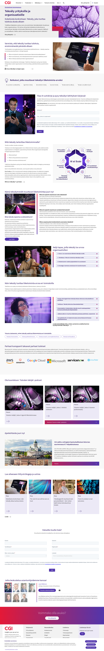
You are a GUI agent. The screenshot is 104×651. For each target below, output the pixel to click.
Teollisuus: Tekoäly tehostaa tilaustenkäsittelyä (70, 304)
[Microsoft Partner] (56, 363)
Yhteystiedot (66, 637)
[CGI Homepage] (8, 2)
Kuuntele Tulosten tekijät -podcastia (56, 422)
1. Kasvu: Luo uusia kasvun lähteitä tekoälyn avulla (70, 253)
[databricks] (20, 363)
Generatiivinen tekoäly (41, 85)
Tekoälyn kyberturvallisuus (68, 85)
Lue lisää (11, 239)
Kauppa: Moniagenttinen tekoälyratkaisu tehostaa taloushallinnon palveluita (75, 299)
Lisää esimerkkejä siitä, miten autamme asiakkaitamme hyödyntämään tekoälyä (71, 324)
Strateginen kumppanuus (13, 7)
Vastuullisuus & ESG (31, 633)
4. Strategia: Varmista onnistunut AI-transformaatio (71, 265)
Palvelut (28, 635)
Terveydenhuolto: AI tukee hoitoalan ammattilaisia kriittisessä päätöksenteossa (74, 318)
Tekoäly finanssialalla (12, 336)
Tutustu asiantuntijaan (47, 590)
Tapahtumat (47, 637)
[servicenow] (76, 362)
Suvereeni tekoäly (54, 85)
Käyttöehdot (66, 635)
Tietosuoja (65, 630)
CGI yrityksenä (29, 630)
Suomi (96, 3)
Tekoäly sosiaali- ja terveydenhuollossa (49, 336)
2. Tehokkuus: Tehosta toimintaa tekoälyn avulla (70, 257)
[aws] (9, 364)
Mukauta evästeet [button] (91, 644)
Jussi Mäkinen (42, 584)
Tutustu (76, 463)
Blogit (46, 635)
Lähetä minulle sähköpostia (59, 590)
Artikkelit (46, 633)
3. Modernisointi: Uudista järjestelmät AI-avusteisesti (71, 261)
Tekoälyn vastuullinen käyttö (84, 85)
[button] (8, 587)
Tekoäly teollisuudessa (69, 336)
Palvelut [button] (18, 3)
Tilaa (82, 633)
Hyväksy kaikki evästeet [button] (91, 641)
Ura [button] (58, 3)
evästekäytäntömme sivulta (11, 649)
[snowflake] (93, 361)
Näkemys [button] (38, 3)
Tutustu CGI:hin (49, 3)
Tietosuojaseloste (67, 633)
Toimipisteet (29, 637)
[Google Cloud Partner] (36, 362)
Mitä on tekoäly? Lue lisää (13, 182)
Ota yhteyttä (85, 3)
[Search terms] (64, 3)
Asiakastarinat (48, 630)
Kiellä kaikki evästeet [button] (91, 647)
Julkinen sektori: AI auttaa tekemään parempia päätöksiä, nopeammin (76, 314)
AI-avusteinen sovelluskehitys (13, 85)
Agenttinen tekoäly (28, 85)
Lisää (6, 517)
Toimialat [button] (28, 3)
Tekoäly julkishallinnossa (28, 336)
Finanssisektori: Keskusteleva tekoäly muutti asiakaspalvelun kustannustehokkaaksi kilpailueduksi (73, 309)
